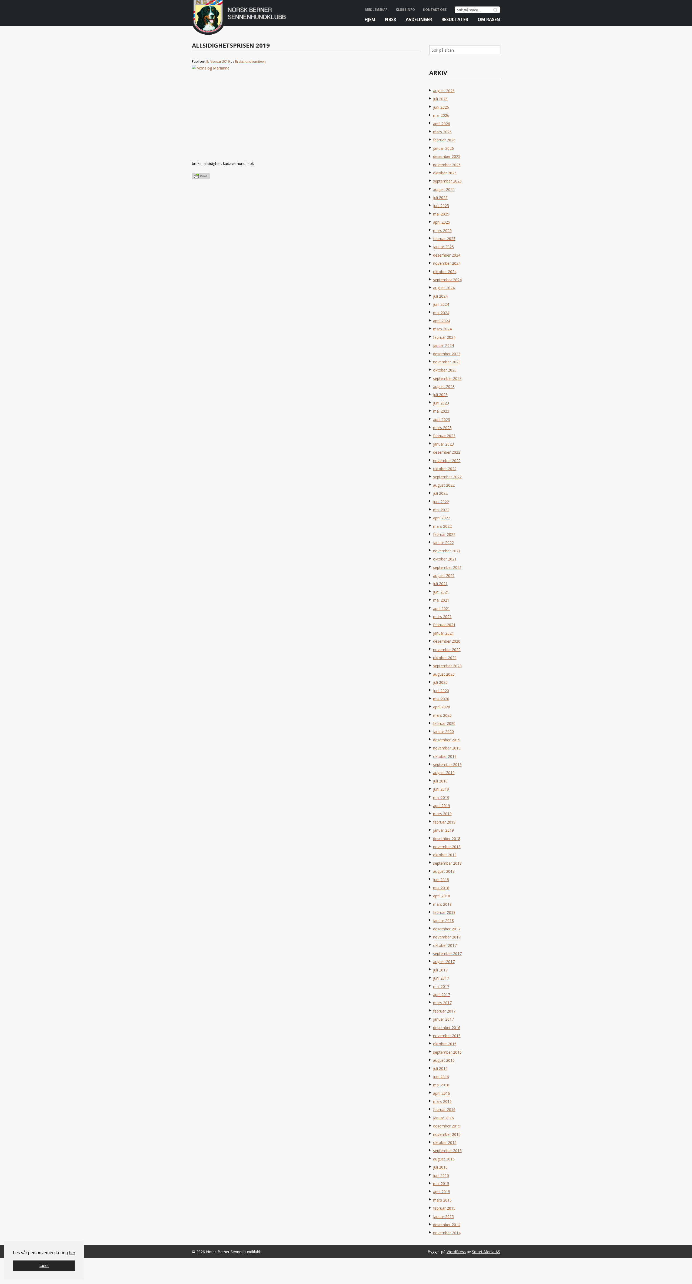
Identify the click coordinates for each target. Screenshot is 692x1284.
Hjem (370, 19)
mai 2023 (441, 411)
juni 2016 (441, 1076)
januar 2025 (443, 246)
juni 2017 (441, 978)
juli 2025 (440, 197)
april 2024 (441, 320)
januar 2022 (443, 542)
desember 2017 (446, 928)
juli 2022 (440, 493)
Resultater (454, 19)
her (72, 1252)
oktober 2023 (445, 370)
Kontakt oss (435, 9)
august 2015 (444, 1159)
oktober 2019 (445, 756)
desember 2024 (446, 255)
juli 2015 (440, 1167)
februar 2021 (444, 624)
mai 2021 (441, 600)
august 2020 (444, 674)
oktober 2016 (445, 1043)
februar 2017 (444, 1011)
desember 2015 (446, 1126)
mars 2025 (442, 230)
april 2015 (441, 1191)
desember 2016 (446, 1027)
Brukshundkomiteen (250, 61)
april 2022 (441, 517)
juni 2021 (441, 592)
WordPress (456, 1251)
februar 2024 (444, 337)
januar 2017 (443, 1019)
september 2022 (447, 476)
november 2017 (447, 937)
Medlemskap (376, 9)
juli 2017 (440, 970)
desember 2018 (446, 838)
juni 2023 (441, 403)
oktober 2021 (445, 559)
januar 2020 (443, 731)
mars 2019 (442, 813)
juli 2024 (440, 296)
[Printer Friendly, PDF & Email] (201, 175)
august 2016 (444, 1060)
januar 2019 (443, 830)
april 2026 (441, 123)
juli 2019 (440, 781)
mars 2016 (442, 1101)
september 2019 (447, 764)
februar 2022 (444, 534)
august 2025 (444, 189)
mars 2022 (442, 526)
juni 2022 (441, 501)
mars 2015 (442, 1200)
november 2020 (447, 649)
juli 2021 (440, 583)
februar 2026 (444, 139)
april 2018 (441, 895)
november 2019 (447, 748)
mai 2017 (441, 986)
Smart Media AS (486, 1251)
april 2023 (441, 419)
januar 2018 (443, 920)
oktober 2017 (445, 945)
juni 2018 (441, 879)
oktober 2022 (445, 468)
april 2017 (441, 994)
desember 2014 (446, 1224)
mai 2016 (441, 1084)
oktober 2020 (445, 657)
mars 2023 (442, 427)
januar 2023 (443, 444)
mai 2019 (441, 797)
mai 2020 (441, 698)
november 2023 (447, 361)
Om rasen (489, 19)
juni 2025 (441, 205)
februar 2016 (444, 1109)
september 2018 (447, 863)
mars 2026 (442, 131)
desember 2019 (446, 739)
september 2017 (447, 953)
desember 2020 (446, 641)
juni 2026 (441, 107)
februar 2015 (444, 1208)
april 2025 (441, 222)
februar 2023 (444, 435)
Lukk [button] (44, 1265)
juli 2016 (440, 1068)
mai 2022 (441, 509)
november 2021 (447, 550)
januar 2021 (443, 633)
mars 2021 (442, 616)
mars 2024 (442, 328)
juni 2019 (441, 789)
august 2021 (444, 575)
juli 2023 (440, 394)
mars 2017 (442, 1002)
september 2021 (447, 567)
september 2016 (447, 1052)
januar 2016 (443, 1117)
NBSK (390, 19)
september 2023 (447, 378)
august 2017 (444, 961)
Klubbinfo (405, 9)
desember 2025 (446, 156)
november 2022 (447, 460)
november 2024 (447, 263)
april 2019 (441, 805)
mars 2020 (442, 715)
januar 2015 (443, 1216)
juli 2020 (440, 682)
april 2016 (441, 1093)
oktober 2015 (445, 1142)
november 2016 (447, 1035)
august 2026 (444, 90)
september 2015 (447, 1150)
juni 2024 (441, 304)
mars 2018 (442, 904)
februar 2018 (444, 912)
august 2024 (444, 287)
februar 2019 (444, 822)
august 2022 (444, 485)
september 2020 (447, 665)
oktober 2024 (445, 271)
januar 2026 (443, 148)
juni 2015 (441, 1175)
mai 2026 (441, 115)
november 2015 (447, 1134)
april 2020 (441, 706)
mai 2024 (441, 312)
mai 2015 (441, 1183)
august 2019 (444, 772)
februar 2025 (444, 238)
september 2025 (447, 181)
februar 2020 (444, 723)
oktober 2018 (445, 854)
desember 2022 (446, 452)
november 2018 (447, 846)
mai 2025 (441, 214)
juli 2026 (440, 98)
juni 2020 (441, 690)
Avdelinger (419, 19)
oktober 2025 (445, 172)
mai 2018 (441, 887)
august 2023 (444, 386)
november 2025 (447, 164)
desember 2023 (446, 353)
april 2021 (441, 608)
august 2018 (444, 871)
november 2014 (447, 1232)
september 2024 (447, 279)
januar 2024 (443, 345)
